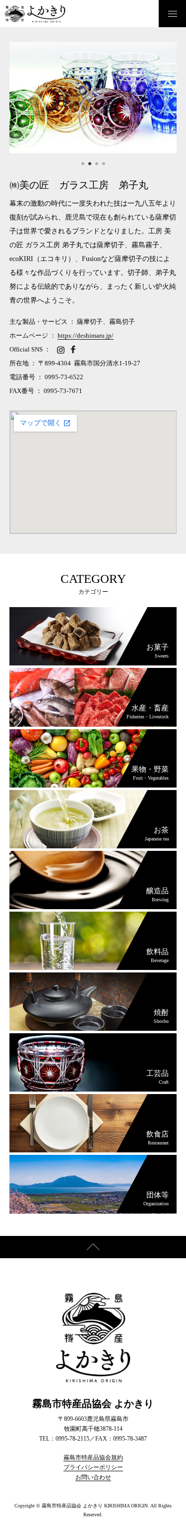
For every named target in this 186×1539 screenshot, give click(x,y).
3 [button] (96, 163)
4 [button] (103, 163)
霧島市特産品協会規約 (93, 1457)
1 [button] (82, 163)
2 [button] (89, 163)
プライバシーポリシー (93, 1467)
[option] (93, 97)
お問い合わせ (93, 1477)
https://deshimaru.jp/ (86, 335)
